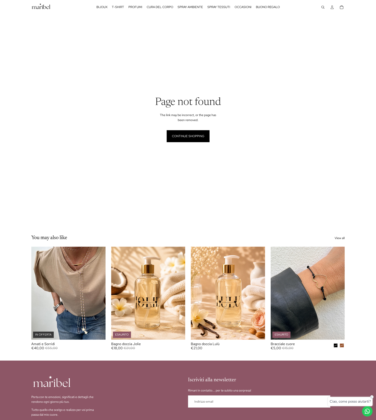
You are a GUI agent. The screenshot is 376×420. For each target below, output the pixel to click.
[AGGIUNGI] (258, 333)
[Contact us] (367, 411)
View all (340, 238)
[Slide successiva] (338, 293)
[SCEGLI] (99, 333)
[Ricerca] (323, 7)
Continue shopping (188, 136)
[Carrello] (341, 7)
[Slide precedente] (277, 293)
